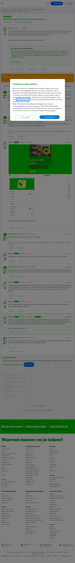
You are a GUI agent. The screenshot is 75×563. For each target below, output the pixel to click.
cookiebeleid (20, 106)
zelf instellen (51, 110)
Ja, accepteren (49, 117)
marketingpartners (23, 99)
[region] (37, 100)
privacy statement (33, 106)
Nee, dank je (25, 117)
